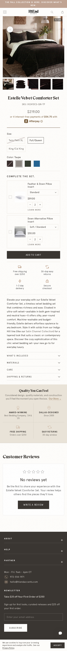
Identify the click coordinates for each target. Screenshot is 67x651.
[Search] (52, 12)
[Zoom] (10, 29)
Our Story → (55, 398)
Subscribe (15, 628)
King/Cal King (16, 148)
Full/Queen (36, 140)
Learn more (34, 210)
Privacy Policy (8, 648)
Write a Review (33, 505)
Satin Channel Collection (39, 331)
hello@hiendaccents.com (24, 581)
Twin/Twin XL (16, 140)
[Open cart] (62, 12)
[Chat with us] (60, 633)
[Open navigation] (5, 12)
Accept (58, 645)
